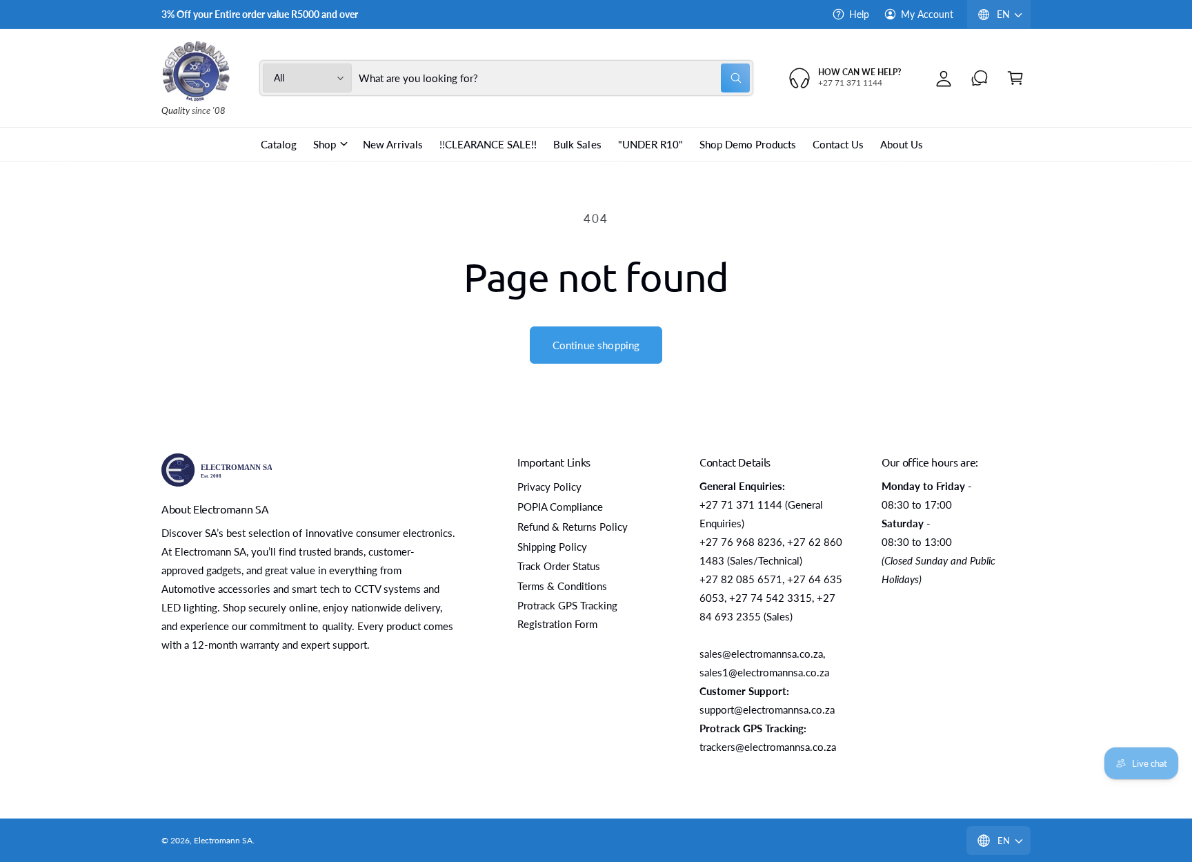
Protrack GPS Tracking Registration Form (567, 614)
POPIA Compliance (560, 506)
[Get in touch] (979, 78)
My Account (927, 14)
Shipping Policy (552, 546)
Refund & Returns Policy (572, 526)
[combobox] (554, 78)
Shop (324, 144)
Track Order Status (558, 566)
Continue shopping (596, 345)
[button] (1015, 78)
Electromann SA (223, 840)
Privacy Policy (549, 486)
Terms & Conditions (562, 586)
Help (859, 14)
